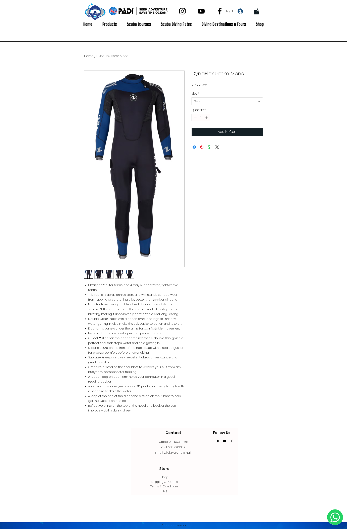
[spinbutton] (200, 117)
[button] (256, 11)
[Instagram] (182, 11)
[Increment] (206, 117)
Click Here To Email (177, 452)
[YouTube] (201, 11)
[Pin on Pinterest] (201, 147)
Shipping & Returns (164, 482)
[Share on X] (217, 147)
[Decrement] (194, 117)
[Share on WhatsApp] (209, 147)
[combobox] (227, 101)
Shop (164, 477)
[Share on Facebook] (194, 147)
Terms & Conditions (164, 486)
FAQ (164, 491)
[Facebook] (219, 11)
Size (195, 94)
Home (89, 56)
